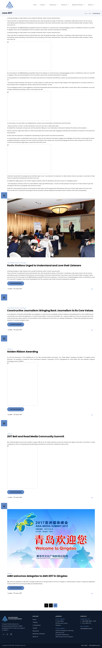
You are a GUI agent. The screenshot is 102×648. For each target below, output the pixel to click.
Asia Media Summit (13, 263)
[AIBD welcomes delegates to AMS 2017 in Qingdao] (51, 538)
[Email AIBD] (11, 634)
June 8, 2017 (18, 289)
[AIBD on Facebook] (3, 634)
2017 (90, 13)
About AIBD (84, 645)
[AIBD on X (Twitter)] (7, 634)
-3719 (94, 621)
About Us (90, 4)
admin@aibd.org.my (86, 628)
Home (35, 4)
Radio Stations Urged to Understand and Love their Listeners (44, 265)
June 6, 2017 (18, 414)
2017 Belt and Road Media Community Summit (35, 436)
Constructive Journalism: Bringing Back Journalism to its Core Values (50, 310)
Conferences (52, 4)
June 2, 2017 (18, 593)
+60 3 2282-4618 (86, 621)
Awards (35, 628)
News (9, 349)
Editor (11, 289)
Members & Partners (77, 4)
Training (42, 4)
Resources (64, 4)
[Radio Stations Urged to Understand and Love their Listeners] (51, 227)
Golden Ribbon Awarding (22, 351)
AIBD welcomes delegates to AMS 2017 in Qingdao (37, 576)
